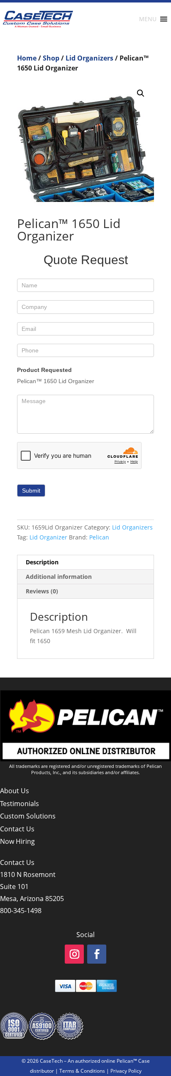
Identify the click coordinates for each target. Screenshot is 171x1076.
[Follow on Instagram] (74, 954)
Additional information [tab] (59, 577)
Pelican (99, 537)
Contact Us (17, 828)
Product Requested (44, 370)
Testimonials (19, 803)
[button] (140, 93)
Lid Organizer (48, 537)
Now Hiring (17, 841)
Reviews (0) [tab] (42, 591)
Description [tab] (42, 562)
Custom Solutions (28, 816)
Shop (51, 58)
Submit (31, 490)
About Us (14, 790)
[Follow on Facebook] (96, 954)
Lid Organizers (89, 58)
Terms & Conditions (82, 1070)
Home (27, 58)
